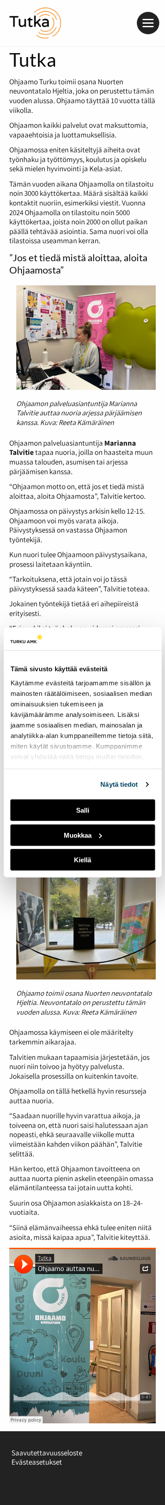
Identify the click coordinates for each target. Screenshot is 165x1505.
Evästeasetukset (36, 1462)
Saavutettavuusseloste (46, 1453)
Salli (82, 810)
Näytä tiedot (119, 784)
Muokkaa (78, 835)
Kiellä (82, 860)
